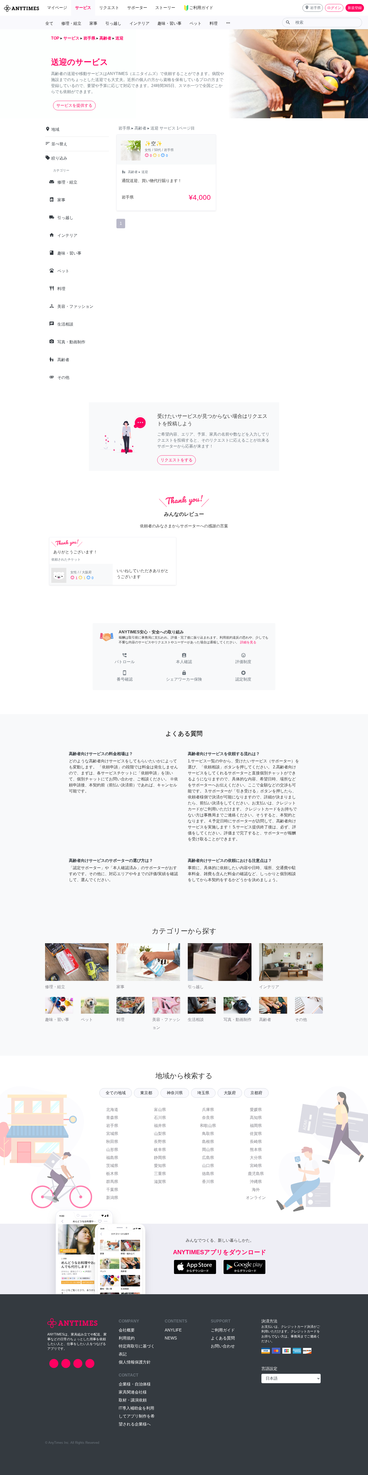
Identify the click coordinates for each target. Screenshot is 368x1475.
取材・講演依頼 (133, 1400)
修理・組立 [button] (71, 23)
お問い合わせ (223, 1346)
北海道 (112, 1109)
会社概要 (127, 1330)
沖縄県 (256, 1181)
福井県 (160, 1125)
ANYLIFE (173, 1330)
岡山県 (208, 1149)
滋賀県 (160, 1181)
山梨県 (160, 1133)
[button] (312, 8)
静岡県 (160, 1157)
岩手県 (112, 1125)
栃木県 (112, 1173)
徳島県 (208, 1173)
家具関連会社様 (133, 1392)
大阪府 (230, 1093)
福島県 (112, 1157)
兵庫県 (208, 1109)
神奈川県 (175, 1093)
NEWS (171, 1338)
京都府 (256, 1093)
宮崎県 (256, 1165)
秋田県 (112, 1141)
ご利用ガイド (223, 1330)
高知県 (256, 1117)
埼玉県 (203, 1093)
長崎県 (256, 1141)
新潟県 (112, 1197)
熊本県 (256, 1149)
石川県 (160, 1117)
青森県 (112, 1117)
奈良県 (208, 1117)
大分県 (256, 1157)
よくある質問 (223, 1338)
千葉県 (112, 1189)
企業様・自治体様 (135, 1384)
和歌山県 (208, 1125)
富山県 (160, 1109)
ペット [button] (196, 23)
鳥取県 (208, 1133)
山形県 (112, 1149)
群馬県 (112, 1181)
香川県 (208, 1181)
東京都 (146, 1093)
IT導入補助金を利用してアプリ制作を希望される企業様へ (137, 1416)
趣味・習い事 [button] (169, 23)
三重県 (160, 1173)
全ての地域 (116, 1093)
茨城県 (112, 1165)
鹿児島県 (256, 1173)
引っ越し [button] (113, 23)
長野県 (160, 1141)
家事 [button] (93, 23)
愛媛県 (256, 1109)
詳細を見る (248, 642)
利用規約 (127, 1338)
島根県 (208, 1141)
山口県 (208, 1165)
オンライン (256, 1197)
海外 (256, 1189)
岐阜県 (160, 1149)
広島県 (208, 1157)
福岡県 (256, 1125)
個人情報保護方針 (135, 1362)
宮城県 (112, 1133)
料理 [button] (214, 23)
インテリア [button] (139, 23)
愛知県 (160, 1165)
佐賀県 (256, 1133)
